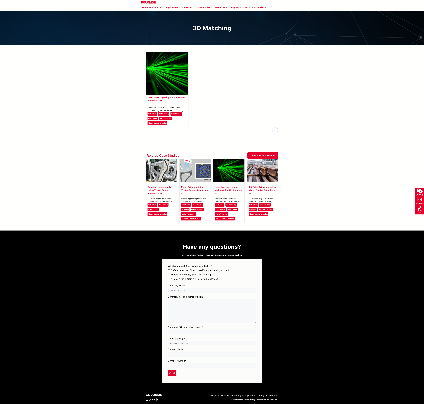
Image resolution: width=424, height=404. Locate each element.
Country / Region (177, 338)
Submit (172, 373)
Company (234, 7)
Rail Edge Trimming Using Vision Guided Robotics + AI (262, 190)
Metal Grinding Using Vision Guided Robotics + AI (194, 190)
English (260, 7)
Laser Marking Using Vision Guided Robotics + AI (228, 190)
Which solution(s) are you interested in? (190, 266)
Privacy (249, 400)
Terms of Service (262, 400)
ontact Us (274, 400)
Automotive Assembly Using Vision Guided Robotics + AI (159, 190)
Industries (187, 7)
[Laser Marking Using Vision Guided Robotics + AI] (167, 54)
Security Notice (237, 400)
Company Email (176, 285)
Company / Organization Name (184, 327)
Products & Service (151, 7)
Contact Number (177, 360)
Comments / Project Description (185, 296)
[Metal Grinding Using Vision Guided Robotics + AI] (195, 161)
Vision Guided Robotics (157, 123)
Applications (171, 7)
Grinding (185, 209)
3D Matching (164, 114)
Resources (220, 7)
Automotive (163, 205)
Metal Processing (188, 214)
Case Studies (203, 7)
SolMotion (152, 114)
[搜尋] (271, 7)
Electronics (152, 118)
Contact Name (175, 349)
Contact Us (249, 7)
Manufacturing (165, 118)
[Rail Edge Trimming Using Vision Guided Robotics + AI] (262, 161)
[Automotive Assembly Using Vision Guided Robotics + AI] (161, 161)
